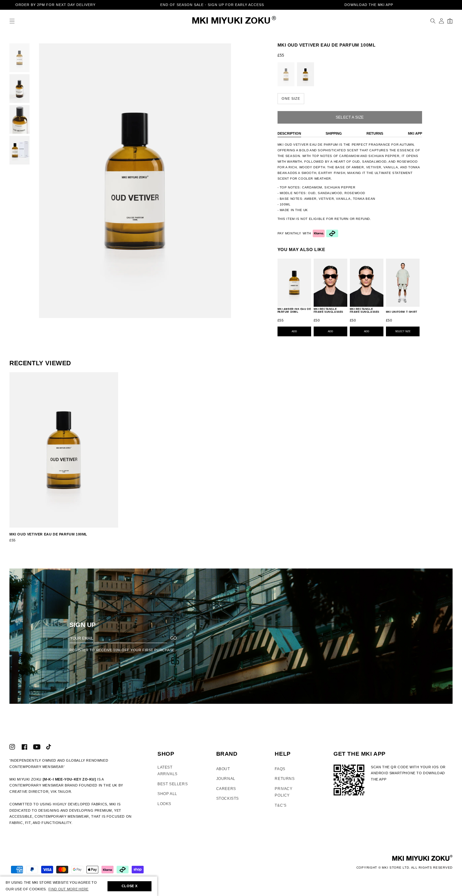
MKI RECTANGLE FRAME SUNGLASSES (329, 311)
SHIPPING (334, 133)
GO (173, 638)
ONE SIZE (291, 98)
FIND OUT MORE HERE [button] (68, 889)
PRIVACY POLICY (283, 792)
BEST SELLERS (172, 784)
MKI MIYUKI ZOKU (231, 21)
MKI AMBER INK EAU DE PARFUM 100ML (294, 311)
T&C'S (280, 805)
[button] (12, 21)
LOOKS (164, 804)
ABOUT (223, 769)
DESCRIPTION (289, 133)
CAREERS (226, 789)
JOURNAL (225, 778)
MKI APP (415, 133)
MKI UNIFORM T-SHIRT (401, 312)
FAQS (280, 769)
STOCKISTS (227, 798)
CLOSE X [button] (129, 886)
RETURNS (374, 133)
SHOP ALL (167, 794)
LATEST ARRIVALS (167, 770)
